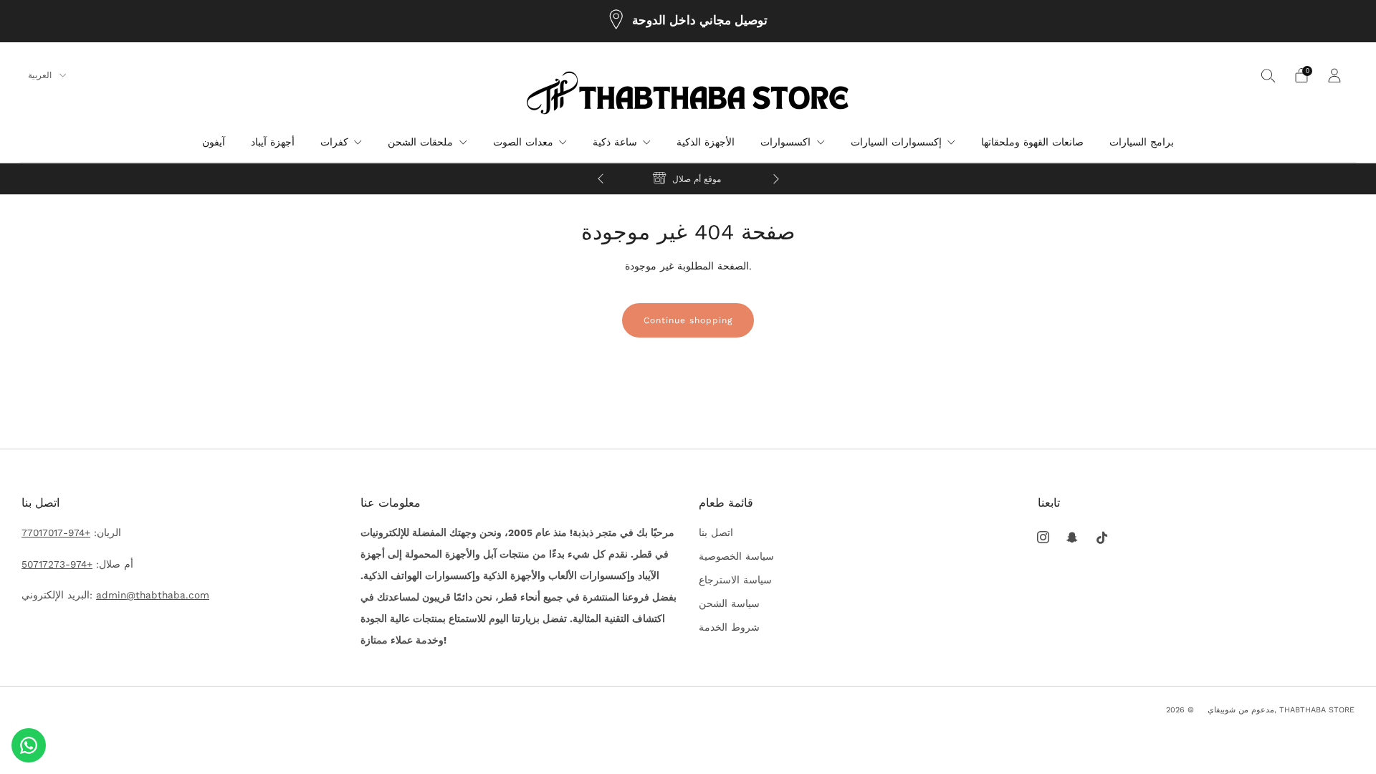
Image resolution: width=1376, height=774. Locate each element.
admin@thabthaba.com (152, 595)
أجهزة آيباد (273, 142)
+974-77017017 (56, 532)
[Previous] (600, 178)
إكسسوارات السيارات (896, 142)
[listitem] (688, 21)
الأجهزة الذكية (706, 142)
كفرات (334, 142)
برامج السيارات (1141, 142)
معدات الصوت (523, 142)
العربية (41, 75)
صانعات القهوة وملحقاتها (1032, 142)
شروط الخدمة (729, 627)
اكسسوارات (785, 142)
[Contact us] (28, 745)
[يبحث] (1268, 75)
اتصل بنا (716, 532)
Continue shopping (688, 320)
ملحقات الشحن (420, 142)
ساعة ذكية (615, 142)
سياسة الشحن (729, 603)
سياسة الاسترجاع (735, 580)
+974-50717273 (57, 564)
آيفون (213, 142)
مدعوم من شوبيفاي (1241, 710)
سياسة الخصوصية (736, 556)
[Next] (776, 178)
